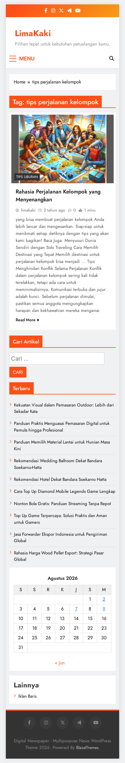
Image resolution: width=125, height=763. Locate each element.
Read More (25, 320)
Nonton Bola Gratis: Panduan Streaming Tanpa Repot (62, 503)
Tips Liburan (27, 176)
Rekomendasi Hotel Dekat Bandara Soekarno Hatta (60, 479)
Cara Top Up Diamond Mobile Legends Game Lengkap (64, 491)
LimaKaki (33, 33)
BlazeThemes (87, 747)
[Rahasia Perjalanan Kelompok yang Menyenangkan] (62, 149)
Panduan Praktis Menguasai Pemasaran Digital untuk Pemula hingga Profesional (62, 426)
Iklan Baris (27, 696)
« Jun (60, 662)
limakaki (28, 210)
